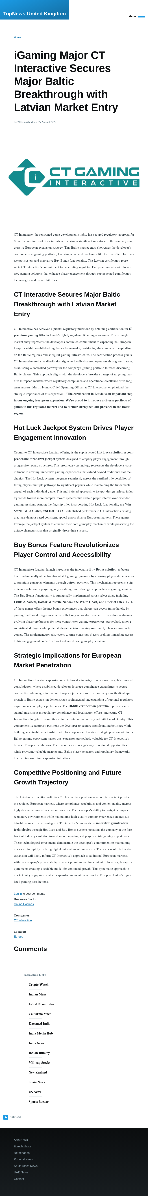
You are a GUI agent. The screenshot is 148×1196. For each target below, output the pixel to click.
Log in (18, 893)
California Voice (40, 1013)
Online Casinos (24, 904)
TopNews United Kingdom (34, 13)
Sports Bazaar (39, 1101)
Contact (19, 1178)
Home (17, 37)
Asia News (21, 1139)
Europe (18, 936)
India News (36, 1043)
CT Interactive (23, 920)
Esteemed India (39, 1023)
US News (35, 1091)
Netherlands (22, 1152)
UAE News (21, 1172)
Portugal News (23, 1159)
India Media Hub (41, 1033)
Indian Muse (37, 994)
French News (22, 1146)
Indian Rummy (39, 1052)
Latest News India (41, 1004)
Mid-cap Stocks (39, 1062)
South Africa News (26, 1165)
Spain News (37, 1082)
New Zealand (38, 1072)
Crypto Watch (39, 984)
